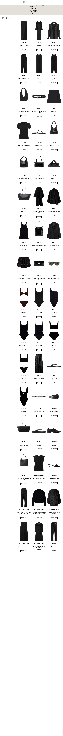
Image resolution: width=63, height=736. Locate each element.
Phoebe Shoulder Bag (39, 178)
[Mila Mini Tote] (54, 163)
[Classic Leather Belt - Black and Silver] (39, 96)
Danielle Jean (54, 546)
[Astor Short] (54, 96)
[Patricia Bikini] (54, 330)
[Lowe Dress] (39, 30)
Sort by (23, 18)
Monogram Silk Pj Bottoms (39, 378)
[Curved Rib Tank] (24, 230)
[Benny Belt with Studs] (39, 396)
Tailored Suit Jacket (54, 245)
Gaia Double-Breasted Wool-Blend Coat (39, 547)
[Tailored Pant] (54, 63)
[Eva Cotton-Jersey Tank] (39, 463)
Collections (9, 17)
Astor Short (54, 111)
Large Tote (23, 211)
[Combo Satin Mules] (54, 463)
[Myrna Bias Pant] (24, 30)
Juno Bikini (23, 312)
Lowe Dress (39, 45)
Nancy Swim (54, 312)
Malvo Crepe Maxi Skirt (23, 546)
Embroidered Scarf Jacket (54, 211)
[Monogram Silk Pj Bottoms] (39, 363)
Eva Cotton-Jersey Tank (39, 478)
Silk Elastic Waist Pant (23, 78)
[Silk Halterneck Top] (24, 96)
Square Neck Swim (23, 345)
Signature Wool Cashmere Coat (39, 212)
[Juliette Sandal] (39, 130)
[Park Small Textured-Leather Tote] (24, 463)
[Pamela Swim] (39, 330)
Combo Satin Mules (54, 478)
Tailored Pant (54, 78)
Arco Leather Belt (54, 411)
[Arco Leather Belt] (54, 396)
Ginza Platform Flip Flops (39, 444)
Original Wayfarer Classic (54, 278)
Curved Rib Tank (24, 245)
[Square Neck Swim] (24, 330)
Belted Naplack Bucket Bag (39, 245)
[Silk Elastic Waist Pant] (24, 63)
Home (3, 17)
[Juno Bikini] (24, 297)
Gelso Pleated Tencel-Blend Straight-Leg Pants (24, 513)
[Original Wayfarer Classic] (54, 263)
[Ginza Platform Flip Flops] (39, 429)
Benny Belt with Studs (39, 411)
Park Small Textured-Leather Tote (24, 479)
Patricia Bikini (54, 345)
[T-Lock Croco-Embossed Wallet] (39, 263)
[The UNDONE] (31, 2)
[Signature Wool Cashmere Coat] (39, 196)
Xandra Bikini (24, 378)
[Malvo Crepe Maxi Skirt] (24, 531)
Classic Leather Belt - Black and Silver (39, 112)
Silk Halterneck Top (24, 111)
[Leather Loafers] (54, 429)
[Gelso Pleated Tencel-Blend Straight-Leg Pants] (24, 497)
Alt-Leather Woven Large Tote (54, 145)
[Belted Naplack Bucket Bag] (39, 230)
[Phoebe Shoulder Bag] (39, 163)
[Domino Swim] (39, 297)
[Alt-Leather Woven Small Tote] (24, 163)
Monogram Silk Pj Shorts (24, 278)
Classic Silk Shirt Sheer (54, 45)
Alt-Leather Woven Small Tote (24, 178)
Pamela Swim (39, 345)
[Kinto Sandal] (54, 363)
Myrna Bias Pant (24, 45)
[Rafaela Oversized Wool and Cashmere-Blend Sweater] (39, 497)
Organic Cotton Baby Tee (24, 145)
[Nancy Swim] (54, 297)
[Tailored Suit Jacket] (54, 230)
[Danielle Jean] (54, 531)
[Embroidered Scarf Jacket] (54, 196)
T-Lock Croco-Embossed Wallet (39, 279)
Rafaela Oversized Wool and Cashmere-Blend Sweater (39, 513)
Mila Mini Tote (54, 178)
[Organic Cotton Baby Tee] (24, 130)
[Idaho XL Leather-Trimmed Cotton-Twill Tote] (24, 429)
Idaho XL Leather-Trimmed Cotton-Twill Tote (24, 445)
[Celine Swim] (24, 396)
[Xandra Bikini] (24, 363)
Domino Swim (39, 312)
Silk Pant (39, 78)
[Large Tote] (24, 196)
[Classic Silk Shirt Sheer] (54, 30)
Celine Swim (24, 411)
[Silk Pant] (39, 63)
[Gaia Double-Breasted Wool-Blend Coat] (39, 531)
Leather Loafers (54, 444)
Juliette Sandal (38, 145)
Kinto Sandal (54, 378)
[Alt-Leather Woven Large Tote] (54, 130)
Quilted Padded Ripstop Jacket (54, 513)
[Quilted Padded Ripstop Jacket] (54, 497)
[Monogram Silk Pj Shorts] (24, 263)
